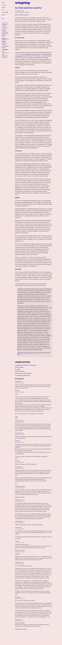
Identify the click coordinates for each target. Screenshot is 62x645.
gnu (6, 33)
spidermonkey (4, 52)
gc (7, 32)
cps (7, 27)
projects (4, 7)
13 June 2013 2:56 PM (19, 462)
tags (3, 18)
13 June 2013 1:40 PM (19, 434)
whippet (3, 57)
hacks (8, 39)
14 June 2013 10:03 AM (20, 501)
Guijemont (17, 381)
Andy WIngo (18, 499)
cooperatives (21, 12)
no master (17, 369)
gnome (3, 33)
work (7, 57)
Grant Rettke (18, 433)
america (6, 22)
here (38, 19)
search (3, 14)
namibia (4, 46)
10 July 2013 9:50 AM (19, 621)
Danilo (16, 597)
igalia (4, 41)
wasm (3, 54)
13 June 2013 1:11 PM (19, 392)
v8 (8, 52)
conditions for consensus (30, 54)
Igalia (34, 24)
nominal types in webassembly (23, 373)
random (3, 47)
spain (3, 51)
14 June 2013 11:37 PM (19, 542)
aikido (3, 22)
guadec (3, 36)
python (7, 46)
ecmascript (4, 28)
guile (4, 38)
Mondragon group (35, 518)
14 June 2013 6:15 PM (19, 529)
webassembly (5, 55)
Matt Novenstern (19, 486)
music (5, 44)
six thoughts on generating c (22, 375)
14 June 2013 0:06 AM (19, 487)
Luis (16, 460)
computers (4, 26)
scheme (5, 49)
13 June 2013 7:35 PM (19, 468)
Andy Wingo (18, 420)
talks (3, 9)
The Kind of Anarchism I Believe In (26, 352)
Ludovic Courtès (18, 550)
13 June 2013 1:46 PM (19, 442)
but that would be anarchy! (28, 7)
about (3, 2)
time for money (19, 367)
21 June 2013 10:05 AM (20, 598)
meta (3, 44)
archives (4, 5)
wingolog (22, 2)
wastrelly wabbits (19, 371)
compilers (4, 24)
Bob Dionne (17, 466)
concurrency (4, 27)
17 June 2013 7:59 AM (19, 563)
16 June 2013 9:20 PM (19, 551)
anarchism (27, 12)
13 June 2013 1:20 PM (19, 422)
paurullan (17, 619)
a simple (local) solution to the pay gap (25, 365)
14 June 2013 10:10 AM (20, 522)
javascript (4, 43)
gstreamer (4, 35)
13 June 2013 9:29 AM (19, 382)
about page (41, 107)
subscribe (4, 12)
